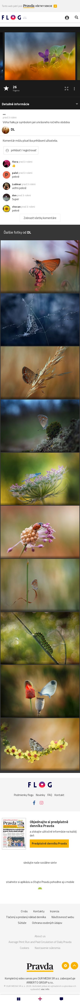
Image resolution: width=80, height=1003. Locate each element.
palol (15, 173)
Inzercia (54, 911)
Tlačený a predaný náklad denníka (26, 917)
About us (40, 936)
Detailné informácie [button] (15, 104)
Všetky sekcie (44, 6)
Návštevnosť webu (63, 917)
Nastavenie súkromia (47, 948)
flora (15, 162)
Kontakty (38, 911)
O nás (24, 911)
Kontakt (59, 795)
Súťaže (22, 923)
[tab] (40, 102)
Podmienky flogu (23, 795)
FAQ (49, 795)
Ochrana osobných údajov (47, 923)
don (14, 195)
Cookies (24, 948)
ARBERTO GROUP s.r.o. (39, 982)
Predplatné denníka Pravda (49, 843)
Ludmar (16, 184)
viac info (45, 989)
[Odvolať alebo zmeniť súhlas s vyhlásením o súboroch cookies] (65, 965)
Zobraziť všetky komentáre (40, 218)
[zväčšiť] (66, 88)
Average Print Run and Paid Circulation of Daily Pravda (40, 942)
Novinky (40, 795)
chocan (16, 207)
